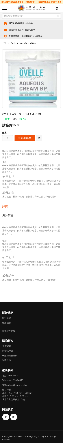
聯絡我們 (6, 323)
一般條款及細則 (9, 355)
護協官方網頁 (8, 331)
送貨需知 (6, 346)
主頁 (4, 43)
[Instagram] (13, 417)
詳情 (5, 206)
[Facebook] (5, 417)
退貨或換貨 (7, 351)
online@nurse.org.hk (17, 385)
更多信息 (7, 215)
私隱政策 (6, 360)
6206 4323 (18, 380)
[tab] (31, 207)
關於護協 (6, 318)
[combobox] (31, 16)
